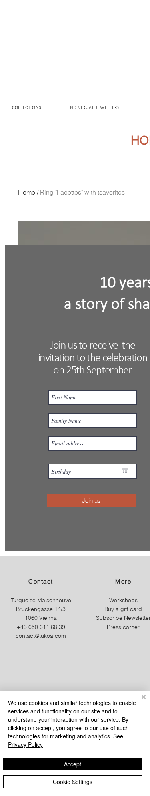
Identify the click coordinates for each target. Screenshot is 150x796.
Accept (72, 764)
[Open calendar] (125, 471)
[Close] (138, 701)
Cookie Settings (72, 782)
